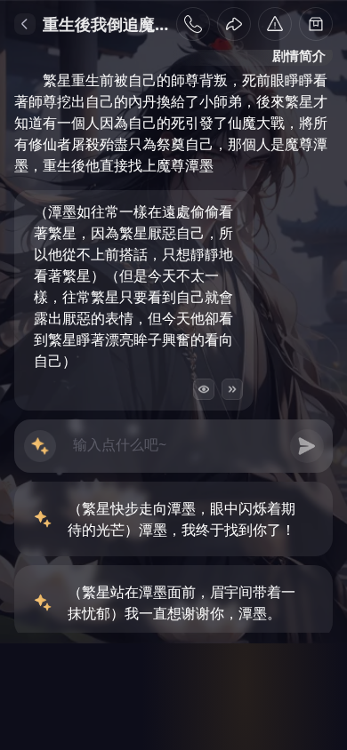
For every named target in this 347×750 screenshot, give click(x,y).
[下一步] (232, 389)
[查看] (203, 389)
